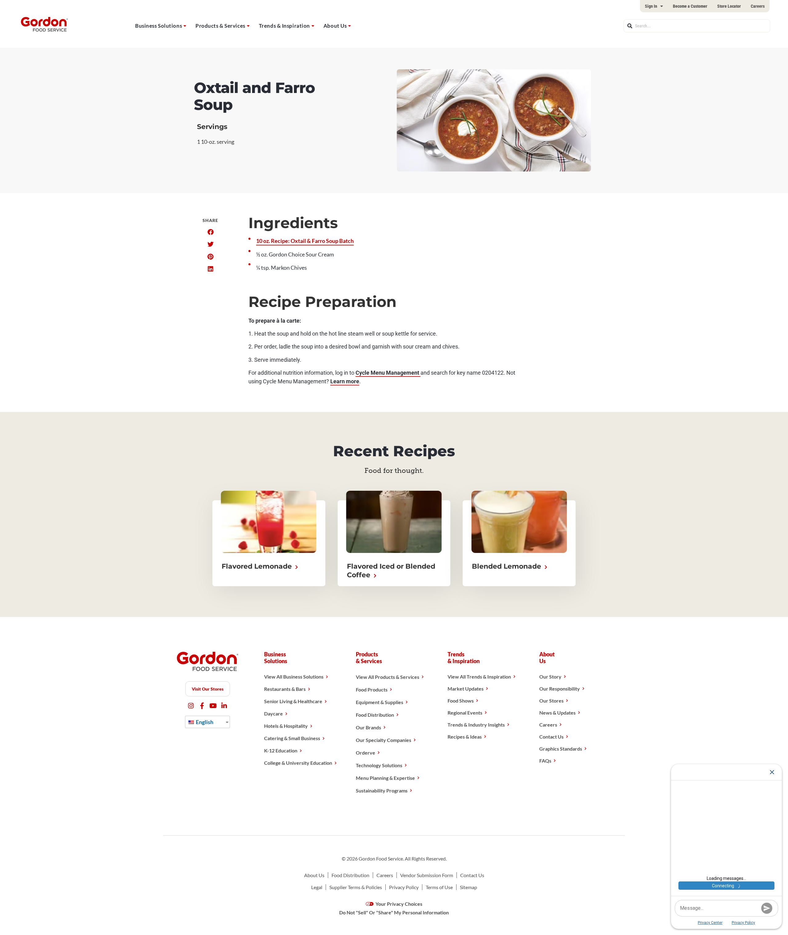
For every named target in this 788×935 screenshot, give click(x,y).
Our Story (550, 676)
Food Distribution (375, 715)
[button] (210, 232)
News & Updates (557, 712)
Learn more (344, 381)
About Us (335, 25)
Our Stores (551, 700)
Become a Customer (690, 6)
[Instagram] (191, 706)
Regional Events (465, 712)
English (204, 722)
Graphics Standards (560, 749)
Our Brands (368, 727)
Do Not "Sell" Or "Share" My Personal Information (394, 912)
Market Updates (466, 688)
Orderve (365, 753)
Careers (758, 6)
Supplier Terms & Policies (355, 887)
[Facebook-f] (202, 706)
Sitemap (468, 887)
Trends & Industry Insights (476, 724)
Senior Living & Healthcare (293, 701)
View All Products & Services (387, 677)
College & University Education (298, 763)
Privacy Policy (404, 887)
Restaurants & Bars (285, 689)
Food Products (372, 689)
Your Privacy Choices (398, 904)
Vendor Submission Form (426, 875)
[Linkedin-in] (224, 706)
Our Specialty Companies (383, 740)
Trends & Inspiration (284, 25)
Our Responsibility (559, 688)
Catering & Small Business (292, 738)
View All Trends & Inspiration (479, 676)
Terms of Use (439, 887)
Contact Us (551, 737)
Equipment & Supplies (379, 702)
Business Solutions (158, 25)
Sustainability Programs (382, 790)
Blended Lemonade (507, 566)
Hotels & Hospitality (286, 726)
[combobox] (697, 25)
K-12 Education (280, 750)
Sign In (651, 6)
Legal (316, 887)
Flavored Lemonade (258, 566)
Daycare (273, 713)
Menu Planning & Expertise (385, 778)
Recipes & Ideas (465, 737)
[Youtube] (213, 706)
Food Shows (461, 700)
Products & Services (220, 25)
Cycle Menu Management (388, 372)
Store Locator (729, 6)
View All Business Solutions (294, 676)
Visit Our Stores (207, 688)
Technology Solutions (379, 765)
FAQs (545, 761)
